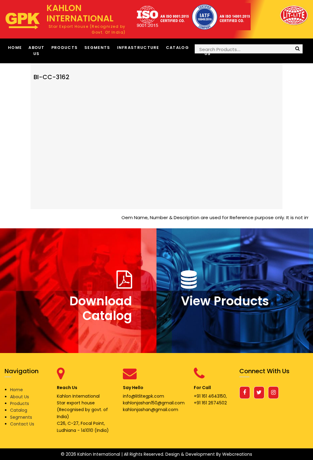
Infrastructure (138, 47)
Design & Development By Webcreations (208, 454)
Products (64, 47)
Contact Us (22, 424)
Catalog (177, 47)
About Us (36, 51)
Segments (97, 47)
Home (15, 47)
